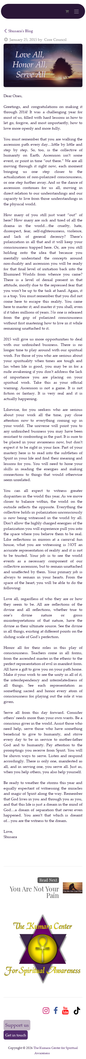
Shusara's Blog (20, 30)
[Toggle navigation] (76, 11)
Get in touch (15, 1035)
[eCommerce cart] (67, 11)
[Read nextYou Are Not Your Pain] (73, 888)
